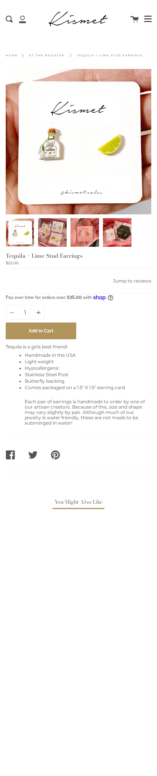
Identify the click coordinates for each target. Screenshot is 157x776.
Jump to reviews (132, 281)
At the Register (46, 55)
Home (12, 55)
